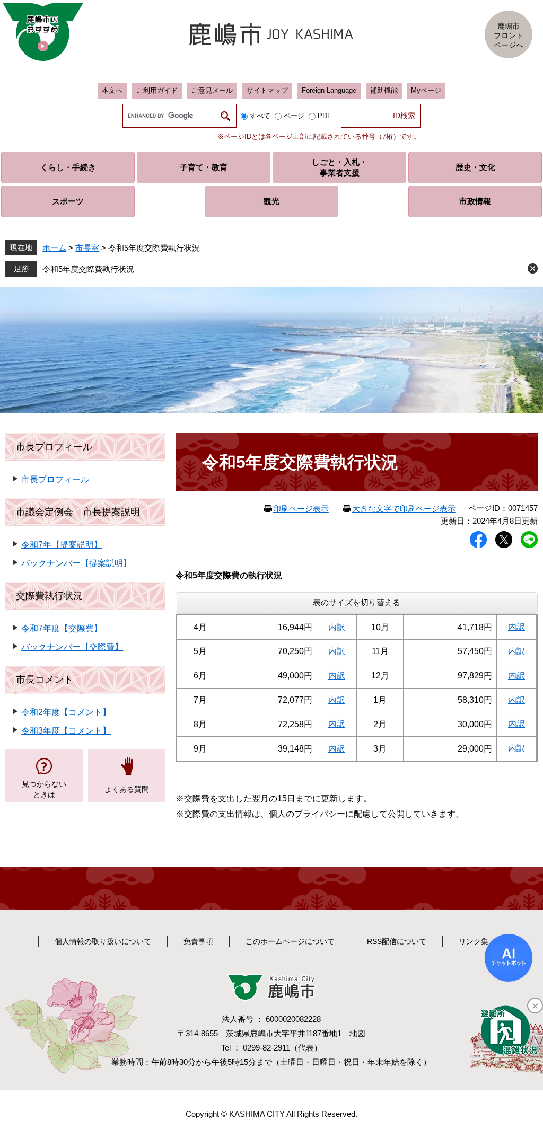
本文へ (112, 90)
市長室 (87, 247)
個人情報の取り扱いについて (103, 941)
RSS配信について (396, 941)
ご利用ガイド (157, 90)
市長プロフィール (54, 447)
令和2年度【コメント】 (66, 712)
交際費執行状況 (49, 595)
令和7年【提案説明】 (61, 544)
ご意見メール (212, 90)
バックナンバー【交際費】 (72, 646)
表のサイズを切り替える (356, 602)
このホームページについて (290, 941)
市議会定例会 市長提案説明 (78, 512)
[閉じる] (535, 1005)
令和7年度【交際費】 (61, 628)
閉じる (533, 268)
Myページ (426, 90)
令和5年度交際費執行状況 (88, 269)
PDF (324, 116)
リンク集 (473, 941)
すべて (260, 116)
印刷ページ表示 (301, 508)
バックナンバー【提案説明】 (76, 563)
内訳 (336, 627)
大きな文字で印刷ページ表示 (404, 508)
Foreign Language (329, 90)
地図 (357, 1033)
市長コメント (44, 679)
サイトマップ (267, 90)
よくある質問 (126, 789)
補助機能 (384, 90)
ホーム (54, 247)
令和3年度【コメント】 (66, 730)
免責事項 (198, 941)
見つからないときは (44, 789)
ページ (294, 116)
